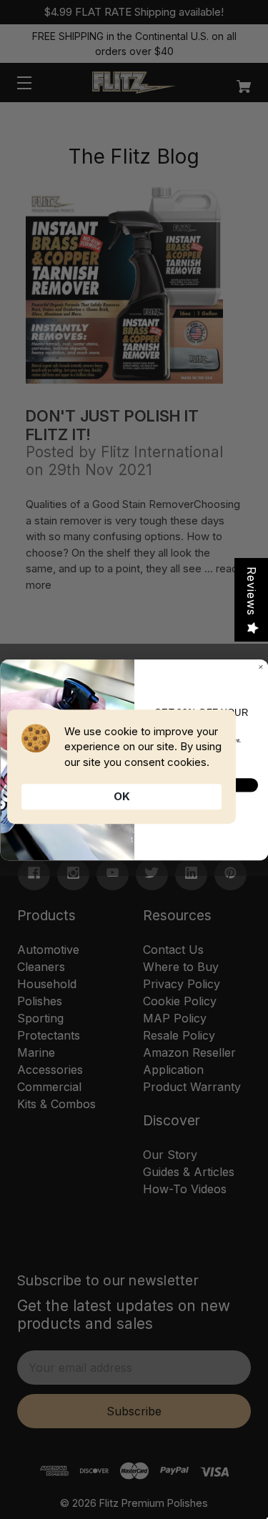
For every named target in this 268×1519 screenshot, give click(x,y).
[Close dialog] (261, 666)
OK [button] (122, 796)
